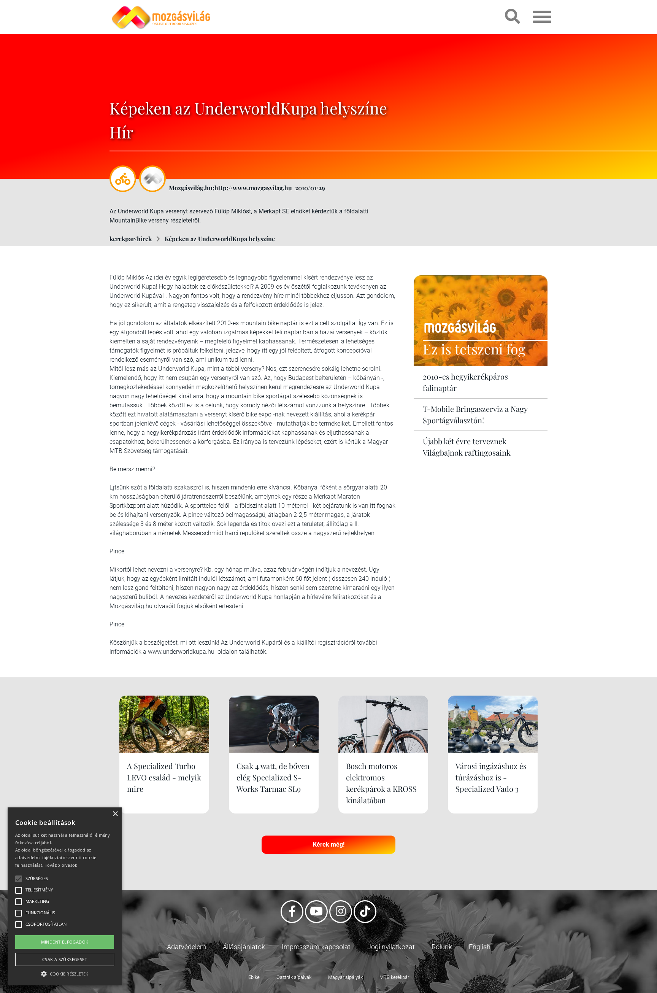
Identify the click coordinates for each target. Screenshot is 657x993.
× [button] (115, 814)
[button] (64, 973)
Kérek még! (328, 844)
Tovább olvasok (61, 865)
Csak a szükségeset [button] (64, 959)
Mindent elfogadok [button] (65, 942)
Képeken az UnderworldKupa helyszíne (220, 239)
